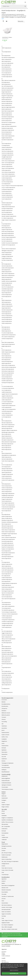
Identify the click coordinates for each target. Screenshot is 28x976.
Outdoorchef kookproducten (8, 480)
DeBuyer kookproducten (7, 210)
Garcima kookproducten (7, 266)
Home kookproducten (6, 313)
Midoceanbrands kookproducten (9, 441)
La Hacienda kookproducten (8, 388)
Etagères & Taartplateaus (7, 817)
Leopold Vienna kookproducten (8, 405)
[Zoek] (25, 6)
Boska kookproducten (6, 124)
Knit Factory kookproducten (8, 373)
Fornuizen (4, 717)
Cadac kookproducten (6, 149)
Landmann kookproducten (7, 397)
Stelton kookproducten (7, 589)
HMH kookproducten (6, 302)
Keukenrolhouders (6, 780)
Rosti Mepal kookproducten (8, 545)
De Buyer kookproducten (7, 208)
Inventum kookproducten (7, 338)
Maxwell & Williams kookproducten (9, 430)
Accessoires (4, 699)
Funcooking (4, 721)
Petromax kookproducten (7, 497)
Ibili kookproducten (6, 327)
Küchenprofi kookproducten (8, 382)
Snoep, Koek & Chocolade (7, 870)
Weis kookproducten (6, 650)
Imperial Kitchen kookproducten (9, 334)
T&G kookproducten (6, 602)
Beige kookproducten (6, 92)
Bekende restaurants (6, 889)
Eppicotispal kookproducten (8, 235)
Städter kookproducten (7, 594)
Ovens (3, 743)
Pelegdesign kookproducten (8, 495)
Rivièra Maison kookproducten (8, 529)
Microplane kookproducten (7, 440)
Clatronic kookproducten (7, 166)
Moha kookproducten (6, 445)
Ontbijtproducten (5, 863)
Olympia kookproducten (7, 468)
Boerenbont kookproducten (8, 116)
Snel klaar (4, 916)
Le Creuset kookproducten (7, 401)
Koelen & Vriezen (5, 734)
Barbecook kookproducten (7, 88)
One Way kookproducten (7, 470)
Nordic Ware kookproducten (8, 461)
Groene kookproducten (7, 294)
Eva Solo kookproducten (7, 241)
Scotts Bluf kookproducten (7, 570)
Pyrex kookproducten (6, 510)
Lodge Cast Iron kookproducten (9, 409)
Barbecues (4, 796)
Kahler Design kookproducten (8, 352)
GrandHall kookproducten (7, 289)
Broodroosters (5, 706)
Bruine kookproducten (6, 134)
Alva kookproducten (6, 67)
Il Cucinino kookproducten (7, 332)
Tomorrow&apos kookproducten (9, 612)
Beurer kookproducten (7, 105)
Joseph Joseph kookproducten (8, 344)
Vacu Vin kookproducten (7, 631)
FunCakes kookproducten (7, 260)
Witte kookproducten (6, 659)
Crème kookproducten (6, 193)
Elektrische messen (6, 712)
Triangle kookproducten (7, 625)
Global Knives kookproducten (8, 275)
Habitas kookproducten (7, 304)
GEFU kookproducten (6, 264)
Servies (3, 835)
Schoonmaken (5, 787)
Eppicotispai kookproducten (8, 233)
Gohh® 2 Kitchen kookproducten (9, 281)
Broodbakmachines (6, 704)
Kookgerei (4, 800)
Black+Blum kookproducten (8, 111)
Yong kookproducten (6, 667)
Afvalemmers (4, 776)
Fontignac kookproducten (7, 256)
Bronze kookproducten (7, 132)
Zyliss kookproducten (6, 684)
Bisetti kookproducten (6, 109)
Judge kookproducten (6, 346)
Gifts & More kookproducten (8, 273)
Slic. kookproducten (6, 575)
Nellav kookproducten (6, 457)
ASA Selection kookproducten (8, 57)
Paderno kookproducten (7, 487)
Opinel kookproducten (6, 472)
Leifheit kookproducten (7, 403)
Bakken (3, 883)
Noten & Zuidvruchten (6, 859)
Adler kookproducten (6, 61)
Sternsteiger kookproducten (8, 591)
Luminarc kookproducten (7, 415)
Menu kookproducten (6, 434)
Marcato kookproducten (7, 422)
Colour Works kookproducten (8, 174)
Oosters (3, 865)
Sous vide (4, 756)
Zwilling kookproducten (7, 682)
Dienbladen (4, 815)
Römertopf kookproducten (7, 556)
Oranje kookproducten (7, 476)
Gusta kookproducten (6, 296)
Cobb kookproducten (6, 170)
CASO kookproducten (6, 143)
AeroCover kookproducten (7, 63)
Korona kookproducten (7, 376)
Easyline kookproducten (7, 229)
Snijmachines (4, 754)
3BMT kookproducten (6, 48)
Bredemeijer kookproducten (8, 130)
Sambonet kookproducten (7, 568)
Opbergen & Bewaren (6, 785)
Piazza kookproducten (6, 501)
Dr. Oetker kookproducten (7, 218)
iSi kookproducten (6, 688)
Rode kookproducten (6, 535)
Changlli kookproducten (7, 157)
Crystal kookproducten (7, 191)
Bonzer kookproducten (7, 118)
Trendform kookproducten (7, 621)
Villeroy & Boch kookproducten (8, 638)
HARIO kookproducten (6, 300)
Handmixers (4, 726)
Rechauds (4, 747)
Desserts (4, 898)
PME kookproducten (6, 484)
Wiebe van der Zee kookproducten (9, 656)
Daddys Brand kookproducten (8, 206)
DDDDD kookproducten (7, 202)
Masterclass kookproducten (8, 426)
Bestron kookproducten (7, 103)
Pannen (3, 802)
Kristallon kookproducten (7, 378)
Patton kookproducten (7, 491)
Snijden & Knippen (6, 804)
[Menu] (25, 2)
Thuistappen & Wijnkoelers (7, 763)
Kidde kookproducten (6, 363)
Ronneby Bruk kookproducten (8, 539)
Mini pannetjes (5, 824)
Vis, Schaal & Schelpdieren (7, 924)
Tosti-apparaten (5, 765)
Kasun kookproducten (6, 357)
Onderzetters (4, 828)
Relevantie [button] (20, 21)
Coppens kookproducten (7, 180)
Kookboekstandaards (6, 782)
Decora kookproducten (7, 212)
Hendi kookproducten (6, 311)
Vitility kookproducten (6, 640)
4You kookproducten (6, 51)
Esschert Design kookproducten (9, 237)
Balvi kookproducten (6, 84)
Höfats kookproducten (7, 323)
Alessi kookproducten (6, 65)
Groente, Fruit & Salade (7, 907)
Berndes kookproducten (7, 101)
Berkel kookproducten (6, 99)
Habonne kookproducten (7, 306)
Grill (2, 723)
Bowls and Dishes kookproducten (9, 126)
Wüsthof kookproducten (7, 663)
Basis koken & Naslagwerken (8, 885)
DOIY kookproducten (6, 204)
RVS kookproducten (6, 514)
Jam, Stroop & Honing (6, 852)
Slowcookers (4, 752)
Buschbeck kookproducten (7, 139)
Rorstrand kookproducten (7, 541)
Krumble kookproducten (7, 380)
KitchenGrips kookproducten (8, 371)
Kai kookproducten (6, 354)
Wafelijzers (4, 769)
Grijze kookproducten (6, 292)
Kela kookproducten (6, 359)
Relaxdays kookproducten (7, 520)
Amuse (3, 811)
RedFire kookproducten (7, 516)
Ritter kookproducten (6, 524)
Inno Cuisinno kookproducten (8, 336)
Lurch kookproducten (6, 417)
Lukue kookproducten (6, 413)
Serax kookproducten (6, 573)
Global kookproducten (6, 279)
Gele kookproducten (6, 269)
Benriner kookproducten (7, 93)
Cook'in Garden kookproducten (8, 176)
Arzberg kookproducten (7, 74)
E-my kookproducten (6, 223)
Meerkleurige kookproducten (8, 432)
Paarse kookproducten (7, 485)
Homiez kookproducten (7, 319)
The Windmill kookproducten (8, 610)
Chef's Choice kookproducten (8, 160)
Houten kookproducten (7, 321)
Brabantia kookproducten (7, 128)
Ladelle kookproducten (7, 392)
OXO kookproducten (6, 466)
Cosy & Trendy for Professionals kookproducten (12, 185)
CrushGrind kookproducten (7, 189)
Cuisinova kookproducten (7, 197)
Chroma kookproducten (7, 164)
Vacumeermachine (6, 767)
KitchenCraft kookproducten (8, 369)
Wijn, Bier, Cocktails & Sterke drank (9, 929)
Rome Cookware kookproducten (9, 537)
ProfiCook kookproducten (7, 508)
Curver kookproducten (6, 199)
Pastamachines (5, 745)
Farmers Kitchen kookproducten (9, 248)
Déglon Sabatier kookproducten (9, 220)
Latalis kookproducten (6, 399)
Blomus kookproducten (7, 114)
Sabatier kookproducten (7, 564)
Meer (3, 18)
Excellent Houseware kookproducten (10, 243)
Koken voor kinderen (6, 911)
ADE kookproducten (6, 55)
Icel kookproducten (6, 329)
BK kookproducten (6, 82)
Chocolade (4, 894)
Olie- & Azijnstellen (6, 826)
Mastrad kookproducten (7, 428)
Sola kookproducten (6, 581)
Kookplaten (4, 739)
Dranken (3, 850)
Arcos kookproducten (6, 72)
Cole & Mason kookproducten (8, 172)
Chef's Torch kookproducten (8, 162)
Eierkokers (4, 710)
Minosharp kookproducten (7, 443)
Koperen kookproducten (7, 375)
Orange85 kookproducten (7, 474)
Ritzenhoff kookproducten (7, 528)
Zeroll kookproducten (6, 675)
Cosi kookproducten (6, 183)
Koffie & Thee (5, 737)
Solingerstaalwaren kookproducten (9, 583)
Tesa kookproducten (6, 608)
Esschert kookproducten (7, 239)
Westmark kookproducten (7, 652)
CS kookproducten (6, 145)
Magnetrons (4, 741)
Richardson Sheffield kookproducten (10, 522)
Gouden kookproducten (7, 283)
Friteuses (4, 719)
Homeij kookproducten (7, 317)
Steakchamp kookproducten (8, 587)
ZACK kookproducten (6, 671)
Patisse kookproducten (7, 489)
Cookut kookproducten (7, 178)
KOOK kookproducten (6, 350)
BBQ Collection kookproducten (8, 80)
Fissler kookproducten (6, 254)
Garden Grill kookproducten (8, 267)
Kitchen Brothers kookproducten (9, 367)
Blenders (4, 702)
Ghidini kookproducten (6, 271)
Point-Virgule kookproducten (8, 503)
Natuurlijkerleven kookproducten (9, 455)
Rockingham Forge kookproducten (9, 533)
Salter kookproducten (6, 566)
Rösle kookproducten (6, 558)
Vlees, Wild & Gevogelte (7, 927)
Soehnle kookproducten (7, 579)
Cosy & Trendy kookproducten (8, 187)
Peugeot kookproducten (7, 499)
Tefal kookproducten (6, 604)
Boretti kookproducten (7, 120)
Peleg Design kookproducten (8, 493)
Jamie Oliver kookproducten (8, 342)
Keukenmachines (5, 732)
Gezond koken (5, 903)
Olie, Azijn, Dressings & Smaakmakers (10, 861)
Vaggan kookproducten (7, 633)
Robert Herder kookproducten (8, 531)
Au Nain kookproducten (7, 76)
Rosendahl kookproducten (7, 543)
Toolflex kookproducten (7, 615)
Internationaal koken (6, 909)
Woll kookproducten (6, 661)
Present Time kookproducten (8, 505)
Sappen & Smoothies (6, 914)
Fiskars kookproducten (7, 252)
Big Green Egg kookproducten (8, 107)
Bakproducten (5, 844)
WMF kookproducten (6, 646)
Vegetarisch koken (6, 922)
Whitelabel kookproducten (7, 654)
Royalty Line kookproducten (8, 549)
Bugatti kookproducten (7, 137)
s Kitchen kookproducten (7, 692)
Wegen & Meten (5, 806)
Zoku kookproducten (6, 679)
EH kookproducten (6, 225)
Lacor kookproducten (6, 390)
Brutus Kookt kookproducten (8, 136)
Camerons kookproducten (7, 153)
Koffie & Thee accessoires (7, 822)
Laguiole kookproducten (7, 396)
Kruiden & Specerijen (6, 855)
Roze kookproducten (6, 550)
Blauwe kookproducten (7, 113)
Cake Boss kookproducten (7, 151)
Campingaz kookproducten (7, 155)
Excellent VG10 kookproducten (8, 245)
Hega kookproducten (6, 308)
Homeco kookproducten (7, 315)
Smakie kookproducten (7, 577)
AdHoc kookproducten (6, 59)
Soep (3, 872)
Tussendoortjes (5, 874)
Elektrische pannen (6, 715)
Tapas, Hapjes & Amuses (7, 920)
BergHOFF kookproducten (7, 95)
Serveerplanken (5, 833)
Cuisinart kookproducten (7, 195)
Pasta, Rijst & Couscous (7, 868)
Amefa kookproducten (6, 69)
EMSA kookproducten (6, 227)
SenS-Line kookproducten (7, 572)
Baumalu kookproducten (7, 90)
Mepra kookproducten (6, 436)
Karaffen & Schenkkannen (7, 820)
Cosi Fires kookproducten (7, 181)
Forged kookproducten (7, 258)
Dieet (3, 900)
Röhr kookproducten (6, 554)
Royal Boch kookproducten (8, 547)
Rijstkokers (4, 750)
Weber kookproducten (6, 648)
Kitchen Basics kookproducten (8, 365)
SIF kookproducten (6, 562)
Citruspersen (4, 708)
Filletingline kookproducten (7, 250)
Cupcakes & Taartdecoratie (8, 896)
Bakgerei (4, 793)
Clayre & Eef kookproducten (8, 168)
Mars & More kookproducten (8, 424)
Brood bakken (5, 892)
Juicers (3, 730)
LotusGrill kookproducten (7, 411)
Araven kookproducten (7, 71)
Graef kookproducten (6, 285)
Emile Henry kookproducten (8, 231)
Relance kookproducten (7, 518)
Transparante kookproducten (8, 619)
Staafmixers (4, 758)
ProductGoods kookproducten (8, 506)
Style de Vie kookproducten (8, 593)
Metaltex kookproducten (7, 438)
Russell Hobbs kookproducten (8, 552)
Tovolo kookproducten (7, 617)
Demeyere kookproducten (7, 214)
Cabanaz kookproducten (7, 147)
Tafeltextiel (4, 839)
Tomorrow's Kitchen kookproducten (10, 614)
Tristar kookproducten (6, 627)
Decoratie (4, 848)
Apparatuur (4, 879)
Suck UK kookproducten (7, 596)
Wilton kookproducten (6, 658)
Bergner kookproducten (7, 97)
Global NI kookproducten (7, 277)
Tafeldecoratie (5, 837)
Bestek (3, 813)
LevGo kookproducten (6, 407)
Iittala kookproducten (6, 331)
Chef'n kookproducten (6, 158)
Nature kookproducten (7, 453)
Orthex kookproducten (7, 478)
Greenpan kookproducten (7, 290)
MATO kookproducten (6, 420)
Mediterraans (4, 857)
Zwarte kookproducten (7, 681)
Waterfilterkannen (5, 771)
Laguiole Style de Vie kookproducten (10, 394)
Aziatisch (4, 881)
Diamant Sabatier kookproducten (9, 216)
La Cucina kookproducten (7, 386)
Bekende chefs (5, 887)
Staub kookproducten (6, 585)
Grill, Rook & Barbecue (7, 905)
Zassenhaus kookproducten (8, 673)
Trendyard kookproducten (7, 623)
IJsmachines (4, 728)
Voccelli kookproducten (7, 642)
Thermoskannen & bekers (7, 789)
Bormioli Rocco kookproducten (8, 122)
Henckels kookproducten (7, 310)
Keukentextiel (5, 798)
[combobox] (14, 6)
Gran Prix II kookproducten (7, 287)
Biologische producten (6, 846)
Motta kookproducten (6, 449)
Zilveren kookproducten (7, 677)
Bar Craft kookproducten (7, 86)
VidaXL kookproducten (6, 637)
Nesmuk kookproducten (7, 459)
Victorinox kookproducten (7, 635)
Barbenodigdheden (6, 778)
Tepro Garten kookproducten (8, 606)
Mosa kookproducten (6, 447)
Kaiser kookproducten (6, 355)
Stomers (3, 761)
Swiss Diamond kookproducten (8, 598)
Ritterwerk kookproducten (7, 526)
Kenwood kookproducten (7, 361)
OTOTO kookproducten (7, 464)
